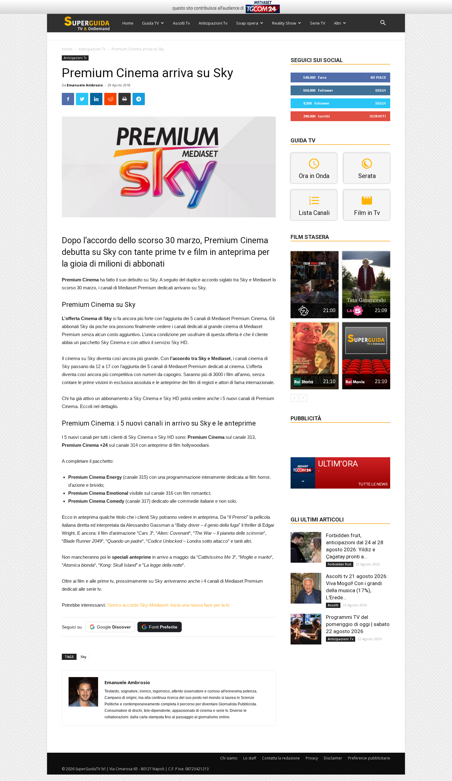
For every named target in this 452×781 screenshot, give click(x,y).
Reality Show (284, 23)
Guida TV (150, 23)
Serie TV (317, 23)
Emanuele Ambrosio (85, 85)
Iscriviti (378, 116)
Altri (337, 23)
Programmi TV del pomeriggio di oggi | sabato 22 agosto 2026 (358, 624)
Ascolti (333, 605)
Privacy (312, 758)
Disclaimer (333, 758)
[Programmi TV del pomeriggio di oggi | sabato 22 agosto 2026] (306, 629)
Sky (83, 656)
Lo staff (249, 758)
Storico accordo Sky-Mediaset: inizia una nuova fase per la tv (168, 605)
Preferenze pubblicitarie (369, 758)
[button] (382, 23)
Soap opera (247, 23)
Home (127, 23)
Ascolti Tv (181, 23)
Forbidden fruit (339, 564)
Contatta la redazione (281, 758)
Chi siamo (228, 758)
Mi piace (378, 77)
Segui (380, 90)
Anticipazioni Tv (213, 23)
